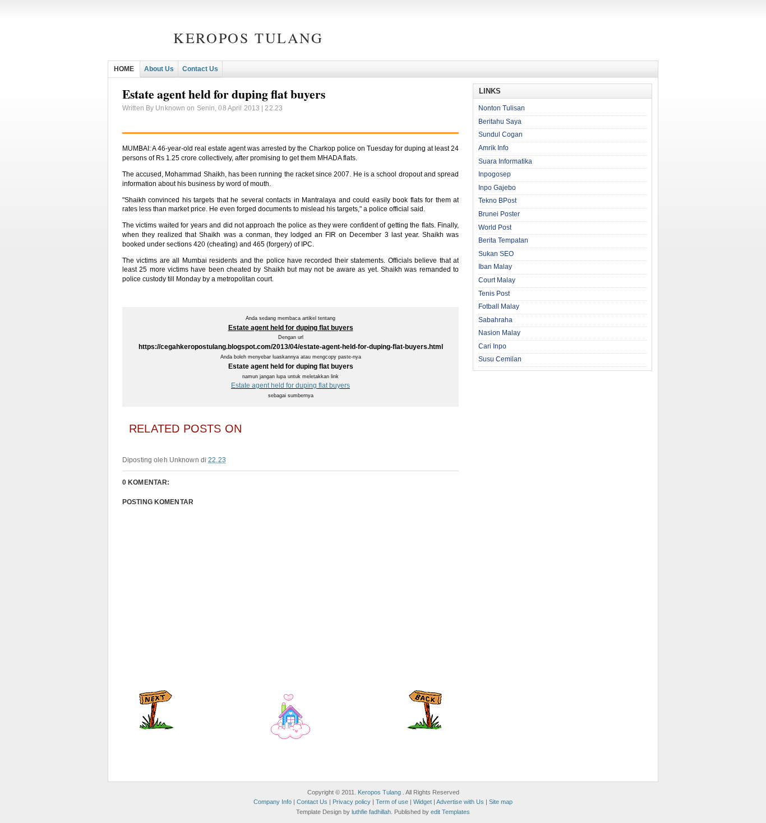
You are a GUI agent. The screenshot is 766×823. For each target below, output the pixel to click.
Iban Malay (495, 267)
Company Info (272, 801)
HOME (124, 69)
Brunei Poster (499, 214)
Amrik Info (493, 148)
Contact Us (200, 69)
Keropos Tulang (248, 37)
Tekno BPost (497, 200)
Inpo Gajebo (497, 188)
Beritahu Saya (500, 121)
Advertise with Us (460, 801)
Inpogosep (494, 174)
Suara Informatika (505, 161)
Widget (422, 801)
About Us (159, 69)
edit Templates (450, 811)
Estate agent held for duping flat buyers (290, 385)
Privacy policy (352, 801)
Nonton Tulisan (501, 108)
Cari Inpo (492, 346)
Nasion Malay (499, 333)
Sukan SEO (496, 254)
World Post (494, 227)
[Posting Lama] (424, 727)
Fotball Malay (498, 306)
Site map (501, 801)
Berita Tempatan (503, 240)
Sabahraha (495, 320)
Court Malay (496, 280)
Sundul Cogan (500, 134)
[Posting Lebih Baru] (156, 727)
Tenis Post (494, 293)
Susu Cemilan (500, 359)
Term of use (392, 801)
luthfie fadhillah (371, 811)
